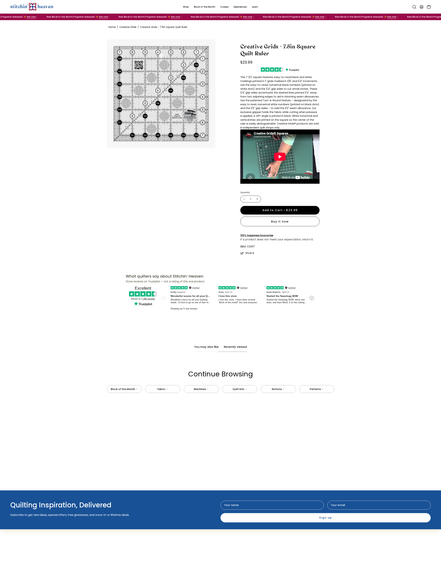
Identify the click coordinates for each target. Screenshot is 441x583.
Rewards (183, 542)
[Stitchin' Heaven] (31, 7)
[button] (414, 7)
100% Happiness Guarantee (256, 235)
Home (112, 27)
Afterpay (183, 530)
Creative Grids (127, 27)
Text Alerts (184, 536)
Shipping (229, 530)
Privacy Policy (233, 536)
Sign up (325, 518)
